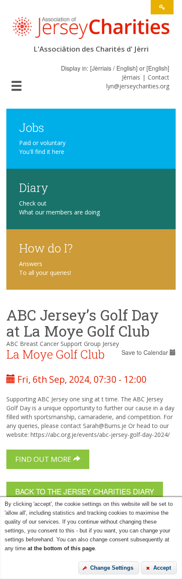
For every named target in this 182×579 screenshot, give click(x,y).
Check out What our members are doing (59, 207)
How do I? (46, 247)
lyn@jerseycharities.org (137, 86)
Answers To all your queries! (45, 268)
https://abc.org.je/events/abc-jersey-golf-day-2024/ (100, 435)
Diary (33, 187)
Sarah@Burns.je (105, 426)
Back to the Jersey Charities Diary (84, 491)
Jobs (31, 127)
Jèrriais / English (114, 68)
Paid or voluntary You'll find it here (42, 147)
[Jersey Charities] (91, 30)
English (158, 68)
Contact (158, 77)
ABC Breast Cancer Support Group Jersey (62, 344)
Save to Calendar (145, 352)
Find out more (44, 459)
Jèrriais (131, 77)
